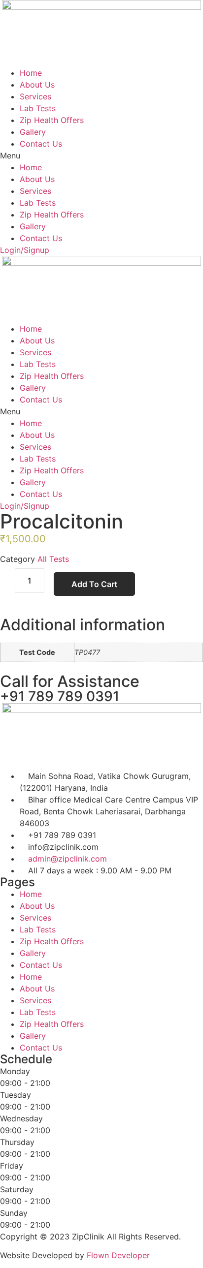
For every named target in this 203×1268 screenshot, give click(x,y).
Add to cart (94, 584)
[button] (101, 155)
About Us (37, 85)
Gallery (33, 132)
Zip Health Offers (52, 120)
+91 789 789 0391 (59, 696)
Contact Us (41, 144)
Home (31, 73)
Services (35, 96)
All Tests (53, 559)
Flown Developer (118, 1255)
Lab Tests (38, 108)
